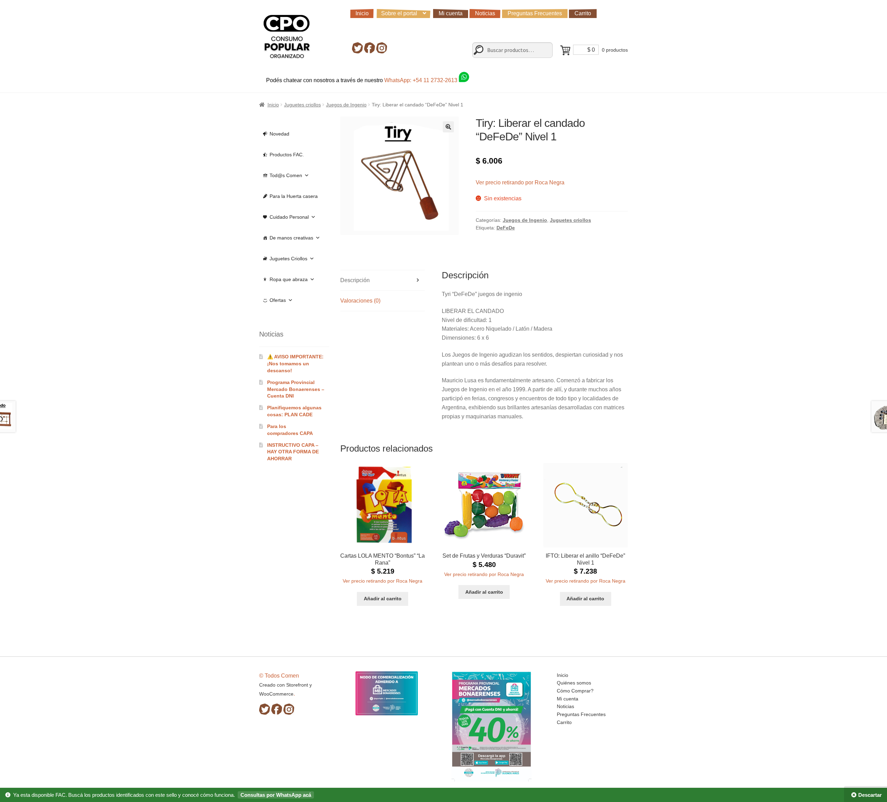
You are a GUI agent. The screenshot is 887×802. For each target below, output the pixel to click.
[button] (448, 126)
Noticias (485, 13)
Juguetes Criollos (288, 258)
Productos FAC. (287, 154)
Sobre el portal (399, 13)
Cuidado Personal (289, 217)
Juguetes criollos (302, 104)
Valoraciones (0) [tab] (360, 301)
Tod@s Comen (286, 175)
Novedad (279, 134)
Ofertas (278, 300)
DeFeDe (506, 227)
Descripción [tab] (355, 280)
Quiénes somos (574, 683)
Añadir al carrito (383, 598)
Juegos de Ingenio (346, 104)
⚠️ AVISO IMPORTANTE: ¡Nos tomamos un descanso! (295, 363)
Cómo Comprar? (575, 691)
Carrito (582, 13)
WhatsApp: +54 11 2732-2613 (421, 80)
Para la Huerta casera (294, 196)
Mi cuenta (451, 13)
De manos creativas (291, 238)
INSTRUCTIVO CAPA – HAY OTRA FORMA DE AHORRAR (293, 452)
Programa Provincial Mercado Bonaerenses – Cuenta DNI (295, 389)
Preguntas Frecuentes (535, 13)
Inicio (362, 13)
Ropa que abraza (289, 279)
